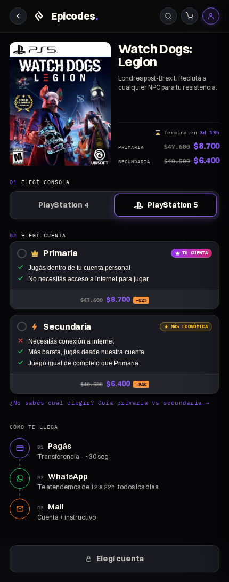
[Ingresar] (210, 16)
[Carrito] (189, 16)
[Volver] (18, 16)
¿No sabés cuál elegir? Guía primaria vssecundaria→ (110, 402)
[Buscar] (168, 16)
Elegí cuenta (120, 558)
